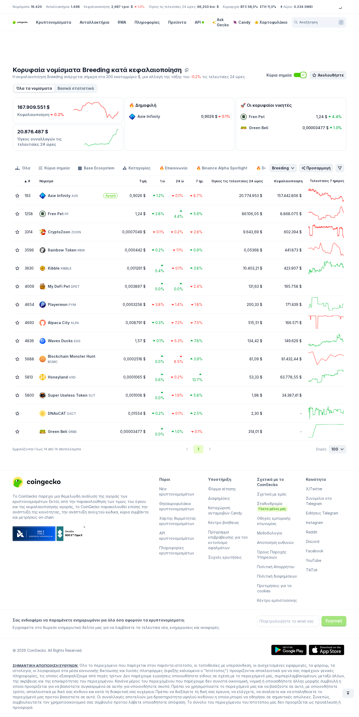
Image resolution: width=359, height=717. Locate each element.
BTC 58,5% (249, 7)
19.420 (36, 7)
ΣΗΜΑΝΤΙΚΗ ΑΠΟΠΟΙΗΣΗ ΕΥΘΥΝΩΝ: (45, 665)
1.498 (75, 7)
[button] (75, 88)
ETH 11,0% (268, 7)
